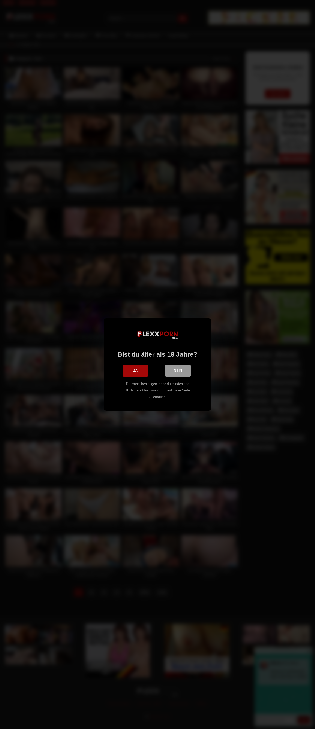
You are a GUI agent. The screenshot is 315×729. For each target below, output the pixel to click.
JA (135, 370)
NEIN (178, 370)
